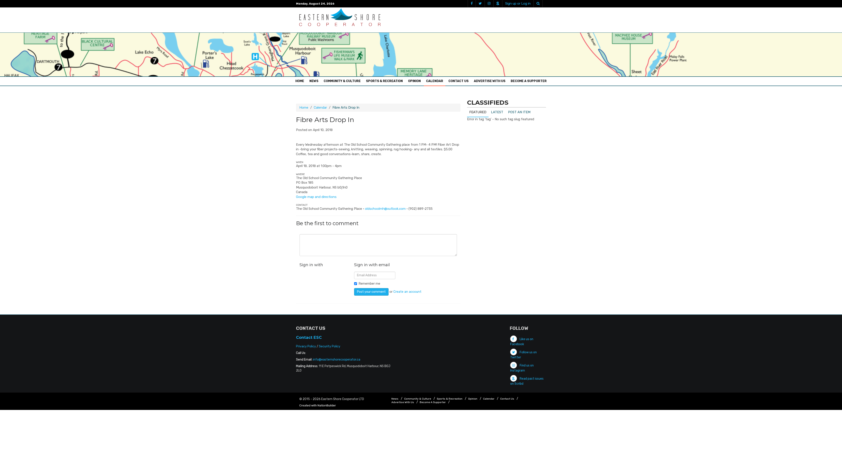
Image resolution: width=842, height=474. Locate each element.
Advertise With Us (489, 81)
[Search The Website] (538, 3)
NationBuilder (327, 405)
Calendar (434, 81)
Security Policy (329, 346)
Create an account (407, 292)
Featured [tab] (477, 112)
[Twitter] (480, 3)
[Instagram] (489, 3)
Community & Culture (342, 81)
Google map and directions (316, 197)
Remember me (369, 283)
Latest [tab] (497, 112)
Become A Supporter (529, 81)
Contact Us (458, 81)
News (313, 81)
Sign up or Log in (518, 3)
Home (300, 81)
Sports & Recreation (384, 81)
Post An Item (519, 112)
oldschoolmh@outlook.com (385, 209)
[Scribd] (497, 3)
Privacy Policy (306, 346)
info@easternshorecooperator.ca (336, 359)
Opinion (414, 81)
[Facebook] (472, 3)
